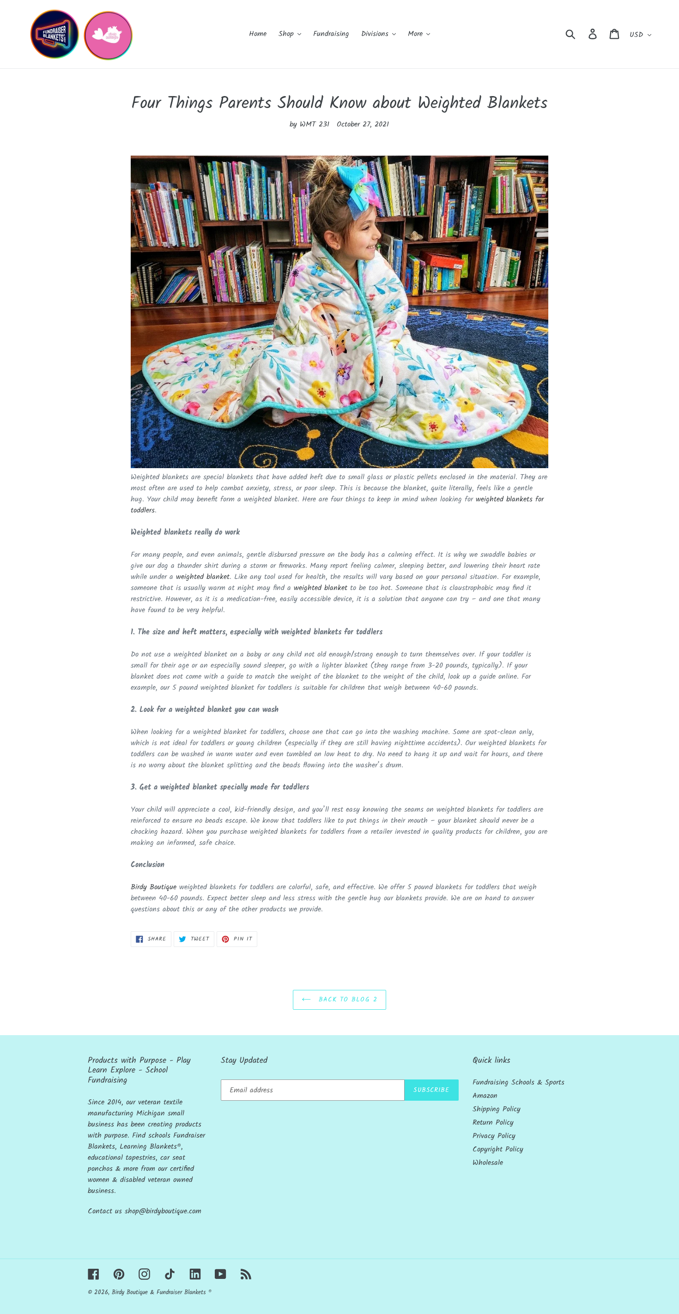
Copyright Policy (498, 1149)
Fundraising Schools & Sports (518, 1082)
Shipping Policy (497, 1109)
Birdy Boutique (153, 887)
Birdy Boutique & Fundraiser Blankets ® (162, 1292)
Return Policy (493, 1122)
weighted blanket (203, 577)
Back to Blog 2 (346, 1000)
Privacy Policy (494, 1136)
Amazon (485, 1096)
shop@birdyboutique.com (163, 1211)
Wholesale (488, 1163)
